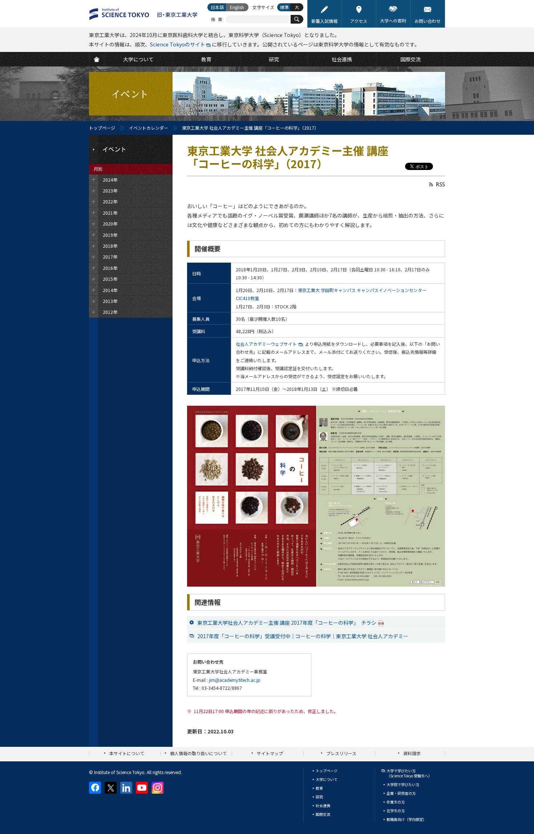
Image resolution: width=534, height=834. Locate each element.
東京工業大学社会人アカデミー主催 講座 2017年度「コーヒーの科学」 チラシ (286, 622)
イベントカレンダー (148, 128)
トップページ (102, 128)
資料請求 (412, 753)
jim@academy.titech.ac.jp (234, 680)
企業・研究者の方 (401, 793)
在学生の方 (396, 810)
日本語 (217, 7)
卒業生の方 (396, 802)
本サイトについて (126, 753)
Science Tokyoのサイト (177, 44)
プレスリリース (341, 753)
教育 (319, 788)
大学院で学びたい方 (403, 784)
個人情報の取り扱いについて (198, 753)
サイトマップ (270, 753)
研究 (319, 796)
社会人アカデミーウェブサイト (266, 344)
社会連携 (323, 805)
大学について (326, 779)
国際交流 (323, 814)
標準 (284, 7)
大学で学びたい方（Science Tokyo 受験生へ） (409, 773)
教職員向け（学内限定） (406, 819)
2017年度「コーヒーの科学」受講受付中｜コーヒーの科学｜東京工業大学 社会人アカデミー (302, 636)
